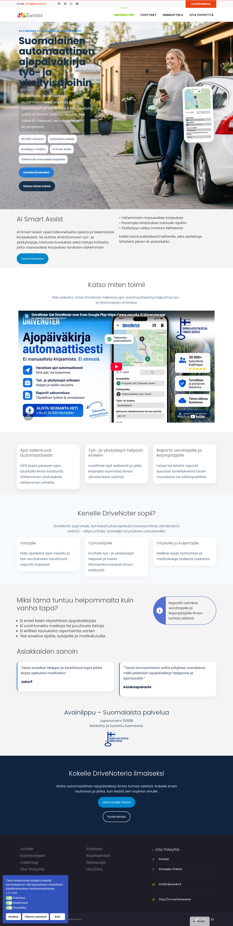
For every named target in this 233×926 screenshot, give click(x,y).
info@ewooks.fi (36, 4)
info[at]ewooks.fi (170, 884)
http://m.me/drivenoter (175, 899)
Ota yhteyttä (32, 869)
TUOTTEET (148, 15)
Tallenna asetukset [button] (36, 916)
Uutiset (27, 849)
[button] (9, 898)
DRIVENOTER (124, 15)
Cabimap (29, 862)
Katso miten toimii (36, 186)
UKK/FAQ (94, 869)
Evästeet (94, 849)
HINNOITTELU (173, 15)
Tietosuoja (96, 862)
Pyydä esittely (116, 817)
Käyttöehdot (98, 855)
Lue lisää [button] (11, 892)
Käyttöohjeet (32, 855)
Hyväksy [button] (13, 916)
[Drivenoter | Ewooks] (29, 14)
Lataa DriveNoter (32, 259)
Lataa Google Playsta (116, 802)
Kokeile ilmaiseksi (36, 172)
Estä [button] (57, 916)
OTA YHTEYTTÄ (202, 15)
